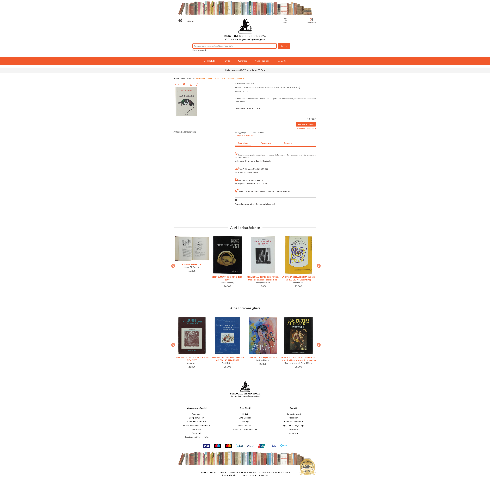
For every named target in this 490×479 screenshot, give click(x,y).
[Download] (191, 84)
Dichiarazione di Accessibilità (196, 425)
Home (176, 78)
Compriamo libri (196, 418)
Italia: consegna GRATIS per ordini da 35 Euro (245, 70)
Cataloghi (245, 422)
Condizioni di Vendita (196, 422)
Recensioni (293, 418)
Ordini (245, 414)
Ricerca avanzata (199, 50)
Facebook (293, 429)
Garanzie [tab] (288, 143)
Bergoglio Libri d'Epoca (234, 475)
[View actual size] (184, 84)
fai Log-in (239, 135)
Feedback (196, 414)
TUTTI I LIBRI (209, 60)
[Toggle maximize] (197, 84)
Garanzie (242, 60)
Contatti (191, 20)
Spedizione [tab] (243, 143)
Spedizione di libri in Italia (197, 437)
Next (317, 265)
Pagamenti (196, 433)
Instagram (293, 433)
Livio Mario (187, 78)
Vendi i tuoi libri (262, 60)
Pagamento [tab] (265, 143)
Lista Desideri (245, 418)
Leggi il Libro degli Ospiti (293, 425)
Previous (172, 265)
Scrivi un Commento (293, 422)
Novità (227, 60)
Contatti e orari (293, 414)
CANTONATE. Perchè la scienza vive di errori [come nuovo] (219, 78)
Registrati (248, 135)
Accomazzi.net (261, 475)
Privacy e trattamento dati (245, 429)
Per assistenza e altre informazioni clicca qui (255, 204)
